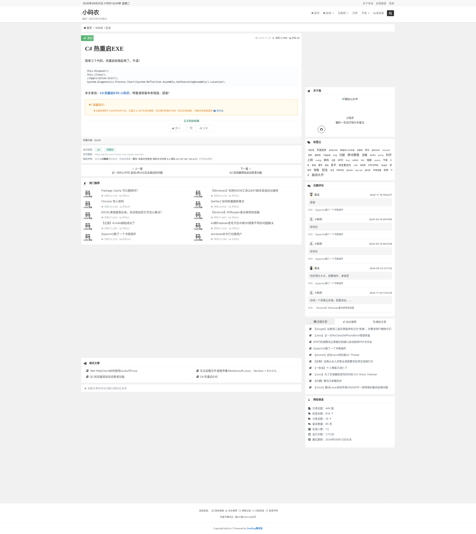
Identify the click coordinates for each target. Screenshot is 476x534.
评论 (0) (296, 38)
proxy (381, 155)
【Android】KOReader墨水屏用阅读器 (235, 212)
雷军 (320, 165)
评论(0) (125, 195)
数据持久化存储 (347, 150)
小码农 (90, 12)
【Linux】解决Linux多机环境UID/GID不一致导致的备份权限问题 (350, 387)
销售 (317, 170)
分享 (205, 128)
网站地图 (219, 510)
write (373, 155)
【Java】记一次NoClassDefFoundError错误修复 (341, 335)
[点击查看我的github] (321, 129)
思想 (386, 170)
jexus (350, 170)
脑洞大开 (318, 175)
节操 (385, 160)
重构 (327, 160)
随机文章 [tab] (381, 321)
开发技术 (322, 149)
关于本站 (368, 3)
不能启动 (327, 155)
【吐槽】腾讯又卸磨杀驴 (327, 380)
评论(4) (126, 206)
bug (335, 155)
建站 (327, 165)
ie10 (341, 160)
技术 (332, 170)
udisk (355, 160)
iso (363, 160)
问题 (342, 155)
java (368, 170)
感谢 (312, 202)
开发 (365, 12)
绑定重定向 (345, 165)
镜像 (369, 160)
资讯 (367, 150)
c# (98, 149)
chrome (373, 165)
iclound (386, 150)
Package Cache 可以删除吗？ (120, 190)
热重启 (110, 149)
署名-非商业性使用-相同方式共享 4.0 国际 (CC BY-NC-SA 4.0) (165, 159)
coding (318, 160)
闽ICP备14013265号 (245, 517)
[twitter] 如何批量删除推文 (227, 201)
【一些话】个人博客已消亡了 (330, 367)
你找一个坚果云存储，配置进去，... (330, 300)
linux (348, 160)
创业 (325, 170)
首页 (316, 12)
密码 (310, 155)
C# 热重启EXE (209, 376)
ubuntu (377, 160)
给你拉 (314, 226)
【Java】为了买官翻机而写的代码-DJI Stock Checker (345, 374)
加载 (365, 154)
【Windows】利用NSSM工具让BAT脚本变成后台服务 (244, 190)
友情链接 (381, 3)
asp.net (359, 170)
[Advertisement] (191, 301)
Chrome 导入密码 (112, 201)
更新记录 (246, 510)
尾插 (314, 165)
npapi (384, 165)
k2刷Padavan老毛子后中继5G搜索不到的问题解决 (242, 223)
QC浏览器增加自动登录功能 (107, 376)
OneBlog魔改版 (255, 528)
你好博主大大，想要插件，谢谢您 (329, 275)
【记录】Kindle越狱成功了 (118, 223)
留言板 (380, 12)
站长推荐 (232, 510)
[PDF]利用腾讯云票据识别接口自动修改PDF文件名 (342, 341)
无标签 (311, 150)
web (363, 165)
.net (355, 165)
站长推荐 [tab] (351, 321)
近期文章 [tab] (322, 321)
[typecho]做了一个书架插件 (118, 234)
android (333, 150)
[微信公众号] (350, 98)
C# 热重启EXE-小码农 (114, 93)
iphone (376, 149)
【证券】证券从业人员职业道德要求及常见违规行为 (343, 361)
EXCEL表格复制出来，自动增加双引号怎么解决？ (132, 212)
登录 (391, 3)
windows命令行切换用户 (226, 234)
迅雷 (334, 160)
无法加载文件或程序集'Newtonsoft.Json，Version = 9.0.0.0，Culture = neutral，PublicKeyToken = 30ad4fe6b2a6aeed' (277, 371)
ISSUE (99, 27)
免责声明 (273, 510)
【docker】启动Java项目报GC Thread (336, 354)
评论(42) (126, 239)
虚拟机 (318, 155)
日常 (355, 12)
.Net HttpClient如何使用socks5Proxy (113, 371)
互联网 (342, 12)
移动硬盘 (354, 155)
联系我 (220, 110)
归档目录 (259, 510)
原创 (90, 38)
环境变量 (377, 170)
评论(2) (235, 206)
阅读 (329, 12)
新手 (334, 165)
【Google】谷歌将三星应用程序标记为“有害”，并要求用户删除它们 (352, 328)
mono (341, 170)
